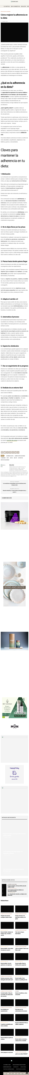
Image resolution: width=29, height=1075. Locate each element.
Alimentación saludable (5, 11)
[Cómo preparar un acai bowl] (7, 1047)
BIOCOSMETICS (15, 6)
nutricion (20, 457)
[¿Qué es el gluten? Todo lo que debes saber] (21, 941)
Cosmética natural (12, 888)
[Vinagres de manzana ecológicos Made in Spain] (7, 909)
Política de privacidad (8, 1069)
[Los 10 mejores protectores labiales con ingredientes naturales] (14, 848)
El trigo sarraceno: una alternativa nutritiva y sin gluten (20, 917)
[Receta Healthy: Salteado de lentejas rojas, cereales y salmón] (7, 925)
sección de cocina (12, 440)
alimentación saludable (20, 455)
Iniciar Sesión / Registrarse (19, 1064)
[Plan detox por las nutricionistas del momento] (21, 1002)
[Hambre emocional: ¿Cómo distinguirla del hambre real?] (7, 971)
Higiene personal (11, 892)
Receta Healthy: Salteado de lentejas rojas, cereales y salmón (7, 934)
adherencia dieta (10, 455)
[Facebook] (7, 452)
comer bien (3, 457)
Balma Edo (11, 465)
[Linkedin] (15, 452)
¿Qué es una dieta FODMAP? (21, 1054)
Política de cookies (21, 1069)
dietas (11, 457)
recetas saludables (5, 459)
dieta (8, 457)
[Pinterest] (10, 452)
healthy (15, 457)
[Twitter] (5, 452)
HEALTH (23, 6)
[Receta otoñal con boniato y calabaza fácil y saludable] (21, 1032)
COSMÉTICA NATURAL (12, 884)
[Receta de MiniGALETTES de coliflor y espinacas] (21, 1017)
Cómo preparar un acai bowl (7, 1052)
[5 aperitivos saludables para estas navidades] (7, 1017)
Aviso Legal (23, 1066)
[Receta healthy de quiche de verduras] (7, 1032)
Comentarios (7, 498)
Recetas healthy (4, 930)
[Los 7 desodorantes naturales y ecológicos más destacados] (14, 866)
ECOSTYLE (7, 6)
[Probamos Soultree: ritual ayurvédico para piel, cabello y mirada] (14, 830)
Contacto (15, 1066)
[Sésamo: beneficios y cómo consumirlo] (21, 986)
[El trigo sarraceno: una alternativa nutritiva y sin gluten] (21, 909)
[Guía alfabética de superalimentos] (7, 1002)
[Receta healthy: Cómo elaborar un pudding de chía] (21, 971)
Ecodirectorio (7, 1064)
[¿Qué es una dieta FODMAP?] (21, 1047)
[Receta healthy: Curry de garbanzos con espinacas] (7, 956)
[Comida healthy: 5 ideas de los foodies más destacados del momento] (7, 986)
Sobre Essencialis (7, 1066)
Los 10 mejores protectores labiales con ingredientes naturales (15, 890)
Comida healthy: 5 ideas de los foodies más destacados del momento (7, 994)
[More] (18, 452)
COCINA (17, 991)
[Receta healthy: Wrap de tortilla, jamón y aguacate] (21, 956)
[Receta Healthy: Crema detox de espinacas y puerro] (7, 941)
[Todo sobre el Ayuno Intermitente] (21, 925)
